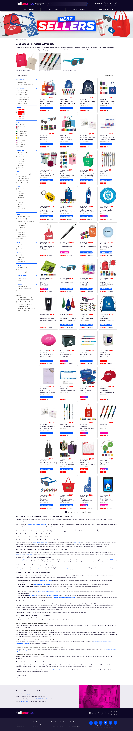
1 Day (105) (21, 155)
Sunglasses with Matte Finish (46, 500)
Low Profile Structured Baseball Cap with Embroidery (107, 391)
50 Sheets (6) (21, 230)
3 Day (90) (21, 157)
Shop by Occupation (78, 9)
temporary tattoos (67, 568)
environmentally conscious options (64, 597)
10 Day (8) (21, 166)
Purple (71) (23, 140)
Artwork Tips (36, 726)
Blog (17, 724)
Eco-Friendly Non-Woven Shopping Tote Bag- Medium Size (48, 102)
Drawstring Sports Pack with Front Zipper (106, 283)
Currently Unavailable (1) (25, 84)
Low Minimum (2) (23, 183)
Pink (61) (22, 142)
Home (17, 721)
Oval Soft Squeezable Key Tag (47, 211)
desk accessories (52, 595)
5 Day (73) (21, 159)
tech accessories (21, 561)
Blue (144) (23, 125)
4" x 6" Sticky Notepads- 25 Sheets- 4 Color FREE (48, 391)
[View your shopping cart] (115, 4)
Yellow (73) (23, 138)
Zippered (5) (21, 232)
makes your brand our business (61, 669)
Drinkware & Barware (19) (25, 300)
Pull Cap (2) (21, 262)
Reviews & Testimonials (57, 726)
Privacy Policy (104, 725)
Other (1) (20, 205)
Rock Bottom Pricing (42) (25, 174)
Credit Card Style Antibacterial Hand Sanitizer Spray (106, 500)
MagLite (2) (21, 249)
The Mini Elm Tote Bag (48, 463)
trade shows (53, 529)
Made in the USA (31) (24, 217)
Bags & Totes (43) (23, 287)
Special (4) (21, 196)
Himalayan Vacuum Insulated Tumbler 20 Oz (48, 319)
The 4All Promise (55, 724)
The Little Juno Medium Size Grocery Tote (68, 211)
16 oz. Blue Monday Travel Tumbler (47, 175)
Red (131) (22, 127)
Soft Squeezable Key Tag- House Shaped (47, 247)
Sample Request (37, 721)
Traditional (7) (22, 226)
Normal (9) (21, 189)
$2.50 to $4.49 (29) (23, 97)
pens (34, 568)
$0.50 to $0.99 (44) (23, 93)
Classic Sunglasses (86, 318)
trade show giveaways (40, 542)
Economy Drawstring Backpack (87, 102)
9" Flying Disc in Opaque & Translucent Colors (108, 211)
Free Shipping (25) (23, 179)
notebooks (28, 554)
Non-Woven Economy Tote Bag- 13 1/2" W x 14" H (107, 102)
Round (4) (21, 193)
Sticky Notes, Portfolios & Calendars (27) (23, 294)
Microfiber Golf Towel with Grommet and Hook (68, 319)
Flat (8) (20, 270)
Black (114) (23, 134)
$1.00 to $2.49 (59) (23, 95)
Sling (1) (20, 281)
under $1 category (21, 569)
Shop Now (21, 675)
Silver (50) (23, 145)
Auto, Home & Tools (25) (25, 298)
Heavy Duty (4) (22, 237)
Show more (19, 146)
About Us (71, 724)
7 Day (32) (21, 161)
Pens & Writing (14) (23, 306)
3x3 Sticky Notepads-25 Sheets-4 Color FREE (88, 138)
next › (83, 512)
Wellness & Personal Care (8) (26, 309)
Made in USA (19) (23, 181)
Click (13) (20, 255)
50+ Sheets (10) (22, 219)
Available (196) (22, 82)
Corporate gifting (21, 560)
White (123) (23, 129)
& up (26, 112)
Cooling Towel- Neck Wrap (45, 283)
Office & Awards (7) (23, 311)
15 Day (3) (20, 168)
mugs (50, 580)
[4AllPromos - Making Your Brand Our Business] (25, 4)
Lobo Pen (103, 427)
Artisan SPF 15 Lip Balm (84, 283)
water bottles (20, 554)
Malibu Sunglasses (66, 282)
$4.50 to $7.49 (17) (23, 99)
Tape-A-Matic (105, 463)
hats (37, 588)
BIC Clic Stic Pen (86, 354)
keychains (40, 568)
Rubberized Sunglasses (44, 138)
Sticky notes (33, 595)
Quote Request (20, 726)
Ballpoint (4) (21, 257)
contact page (24, 701)
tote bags (77, 542)
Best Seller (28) (22, 176)
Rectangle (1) (21, 209)
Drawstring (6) (22, 278)
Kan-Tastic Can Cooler (88, 246)
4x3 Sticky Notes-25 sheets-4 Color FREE (107, 138)
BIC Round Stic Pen (67, 427)
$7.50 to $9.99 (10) (23, 102)
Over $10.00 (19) (22, 104)
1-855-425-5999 (38, 699)
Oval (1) (20, 207)
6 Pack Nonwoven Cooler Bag (66, 355)
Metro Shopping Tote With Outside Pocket (68, 464)
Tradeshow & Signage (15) (25, 304)
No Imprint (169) (22, 153)
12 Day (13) (21, 164)
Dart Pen (103, 174)
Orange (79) (23, 136)
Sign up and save (96, 713)
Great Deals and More (106, 9)
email (45, 699)
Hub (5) (20, 247)
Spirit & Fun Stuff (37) (24, 289)
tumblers (42, 580)
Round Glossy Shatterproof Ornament (105, 355)
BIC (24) (20, 245)
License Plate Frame (67, 391)
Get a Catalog (37, 724)
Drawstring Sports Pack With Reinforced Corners (68, 102)
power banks (54, 591)
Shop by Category (28, 9)
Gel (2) (20, 260)
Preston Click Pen (66, 246)
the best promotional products (36, 524)
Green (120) (23, 131)
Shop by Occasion (53, 9)
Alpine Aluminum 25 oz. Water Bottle (87, 211)
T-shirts (32, 588)
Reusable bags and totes (42, 584)
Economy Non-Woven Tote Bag (66, 138)
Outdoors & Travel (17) (24, 302)
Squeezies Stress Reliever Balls (106, 247)
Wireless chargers (44, 591)
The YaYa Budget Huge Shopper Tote (67, 500)
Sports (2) (21, 200)
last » (89, 512)
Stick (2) (20, 202)
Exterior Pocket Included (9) (26, 221)
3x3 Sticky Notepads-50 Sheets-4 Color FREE (48, 427)
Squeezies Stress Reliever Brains (46, 355)
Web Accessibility (112, 725)
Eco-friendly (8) (22, 224)
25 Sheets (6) (21, 228)
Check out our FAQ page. (23, 694)
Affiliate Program (73, 721)
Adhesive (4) (21, 235)
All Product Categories (75, 726)
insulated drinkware (110, 560)
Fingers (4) (21, 191)
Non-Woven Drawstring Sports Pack (106, 319)
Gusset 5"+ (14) (22, 268)
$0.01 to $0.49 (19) (23, 91)
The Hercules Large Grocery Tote (67, 175)
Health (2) (21, 198)
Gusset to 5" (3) (22, 272)
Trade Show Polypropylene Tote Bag (87, 427)
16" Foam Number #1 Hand (86, 500)
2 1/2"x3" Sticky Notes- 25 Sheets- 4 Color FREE (87, 464)
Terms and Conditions (95, 725)
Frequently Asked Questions (58, 721)
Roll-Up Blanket (85, 391)
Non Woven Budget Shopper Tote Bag (87, 175)
